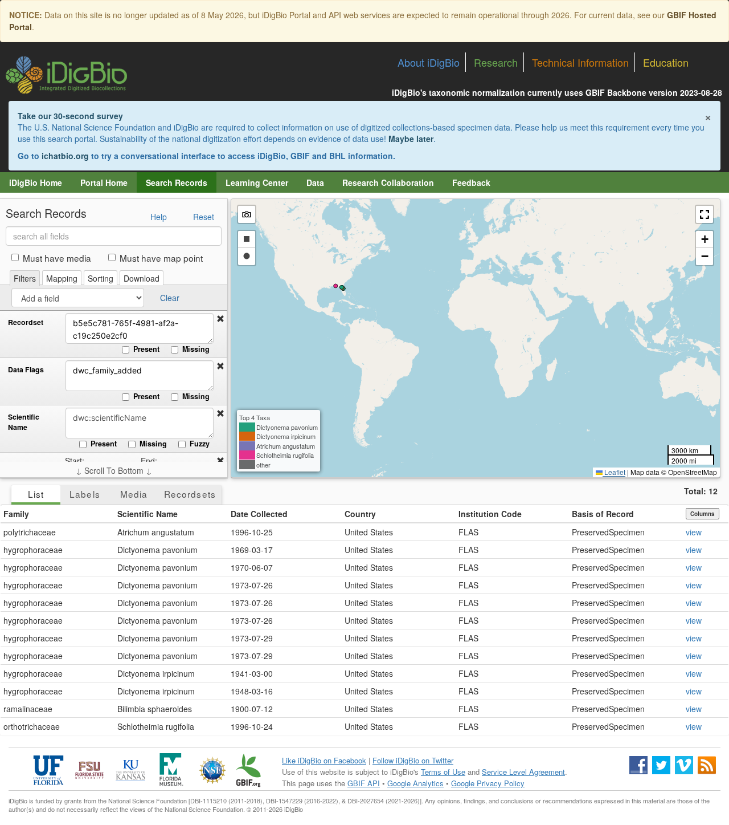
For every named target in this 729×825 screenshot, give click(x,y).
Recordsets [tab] (190, 493)
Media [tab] (134, 493)
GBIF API (363, 783)
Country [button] (360, 513)
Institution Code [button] (490, 513)
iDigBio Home (35, 182)
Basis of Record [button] (603, 513)
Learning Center (257, 182)
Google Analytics (415, 783)
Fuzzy (200, 443)
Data (315, 182)
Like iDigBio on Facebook (324, 760)
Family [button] (16, 513)
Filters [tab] (25, 278)
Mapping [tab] (61, 278)
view (694, 532)
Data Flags (26, 370)
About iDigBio (429, 62)
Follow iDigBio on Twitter (412, 760)
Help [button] (158, 216)
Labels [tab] (84, 493)
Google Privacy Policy (488, 783)
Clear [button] (169, 297)
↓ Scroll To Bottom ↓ (114, 470)
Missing (196, 349)
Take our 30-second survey (70, 115)
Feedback (471, 182)
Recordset (25, 322)
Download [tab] (141, 278)
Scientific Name (23, 422)
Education (666, 62)
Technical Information (580, 62)
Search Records (176, 182)
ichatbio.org (65, 155)
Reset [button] (203, 216)
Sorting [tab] (100, 278)
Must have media (57, 257)
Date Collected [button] (259, 513)
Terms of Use (443, 771)
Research (496, 62)
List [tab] (36, 493)
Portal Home (104, 182)
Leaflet (614, 472)
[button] (220, 318)
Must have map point (161, 257)
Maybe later (410, 138)
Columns (702, 514)
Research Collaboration (388, 182)
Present (146, 349)
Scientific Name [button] (147, 513)
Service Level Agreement (523, 771)
